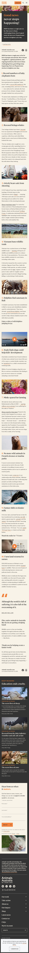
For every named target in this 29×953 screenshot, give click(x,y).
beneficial (7, 363)
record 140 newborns (16, 84)
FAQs (4, 922)
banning (14, 250)
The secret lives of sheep (11, 703)
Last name (7, 810)
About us (5, 904)
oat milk (22, 517)
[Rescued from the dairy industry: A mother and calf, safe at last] (14, 723)
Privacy (13, 833)
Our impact (6, 907)
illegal (16, 194)
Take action (6, 900)
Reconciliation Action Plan (9, 871)
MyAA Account (7, 926)
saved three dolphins (13, 311)
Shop (4, 911)
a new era (16, 475)
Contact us (6, 918)
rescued (22, 129)
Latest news (6, 915)
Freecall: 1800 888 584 (9, 890)
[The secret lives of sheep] (14, 693)
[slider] (12, 345)
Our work (5, 897)
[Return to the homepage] (4, 2)
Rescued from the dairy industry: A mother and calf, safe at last (14, 734)
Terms (17, 833)
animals (18, 519)
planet (4, 521)
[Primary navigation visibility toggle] (26, 3)
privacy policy (7, 831)
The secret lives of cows (10, 767)
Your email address (9, 816)
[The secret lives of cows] (14, 757)
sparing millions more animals (13, 405)
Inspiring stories (7, 44)
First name (7, 803)
